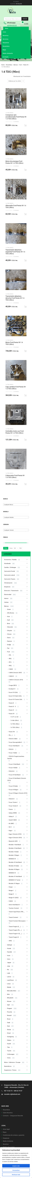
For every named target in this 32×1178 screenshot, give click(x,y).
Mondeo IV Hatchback (15, 876)
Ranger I (11, 890)
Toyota (9, 1051)
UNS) (10, 941)
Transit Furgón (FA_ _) (15, 930)
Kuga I (10, 830)
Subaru (9, 1040)
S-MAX (11, 901)
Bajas (4, 50)
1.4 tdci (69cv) (14, 720)
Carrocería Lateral (9, 575)
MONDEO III (12, 859)
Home (3, 65)
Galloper (9, 945)
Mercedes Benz (11, 991)
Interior (6, 598)
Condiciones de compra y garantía (13, 1135)
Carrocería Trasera (9, 579)
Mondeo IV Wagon (14, 883)
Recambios (6, 46)
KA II (10, 827)
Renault (9, 1015)
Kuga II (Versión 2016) (15, 837)
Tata (8, 1047)
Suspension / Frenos (10, 1070)
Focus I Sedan (13, 753)
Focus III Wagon (13, 789)
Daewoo (9, 641)
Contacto (5, 57)
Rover (8, 1019)
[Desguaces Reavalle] (16, 13)
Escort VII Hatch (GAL (15, 696)
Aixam (9, 609)
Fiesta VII (25, 65)
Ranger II (11, 894)
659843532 (12, 26)
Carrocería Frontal (9, 571)
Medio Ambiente (8, 53)
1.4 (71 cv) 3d (14, 717)
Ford (20, 65)
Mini (8, 994)
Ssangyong (10, 1036)
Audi (8, 620)
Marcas (16, 65)
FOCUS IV (11, 799)
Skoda (9, 1029)
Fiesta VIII (12, 731)
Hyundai (9, 952)
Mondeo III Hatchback (15, 862)
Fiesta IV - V (12, 706)
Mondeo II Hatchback (15, 848)
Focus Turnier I (13, 802)
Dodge (9, 644)
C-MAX (11, 669)
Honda (9, 948)
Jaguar (9, 962)
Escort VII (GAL (13, 692)
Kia (8, 969)
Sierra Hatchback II (14, 904)
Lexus (9, 984)
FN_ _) (10, 735)
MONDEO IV (12, 873)
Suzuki (9, 1043)
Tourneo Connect (14, 908)
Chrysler (9, 630)
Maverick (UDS (13, 841)
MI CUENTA (16, 1)
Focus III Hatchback (15, 775)
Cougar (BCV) (13, 685)
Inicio (4, 32)
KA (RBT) (11, 823)
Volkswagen (10, 1054)
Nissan (9, 1001)
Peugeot (9, 1008)
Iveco (8, 959)
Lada (8, 973)
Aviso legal (6, 1129)
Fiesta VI (11, 710)
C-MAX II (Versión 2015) (16, 680)
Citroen (9, 634)
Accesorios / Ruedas (10, 559)
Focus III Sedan (13, 786)
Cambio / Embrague (10, 567)
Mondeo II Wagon (14, 855)
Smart (9, 1033)
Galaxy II (11, 816)
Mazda (9, 987)
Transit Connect (13, 917)
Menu (6, 28)
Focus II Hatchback (14, 764)
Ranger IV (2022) (13, 897)
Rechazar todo (16, 1174)
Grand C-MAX (13, 820)
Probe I (11, 887)
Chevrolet (10, 627)
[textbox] (16, 504)
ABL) (10, 658)
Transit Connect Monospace (17, 921)
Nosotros (5, 35)
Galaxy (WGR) (13, 813)
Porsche (9, 1012)
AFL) (10, 662)
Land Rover (10, 980)
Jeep (8, 966)
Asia (8, 616)
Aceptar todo (16, 1166)
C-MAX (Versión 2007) (15, 672)
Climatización (8, 583)
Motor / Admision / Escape (12, 1062)
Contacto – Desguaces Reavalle (13, 1115)
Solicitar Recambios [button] (25, 125)
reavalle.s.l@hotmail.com (12, 1094)
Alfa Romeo (10, 613)
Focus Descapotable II (15, 742)
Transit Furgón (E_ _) (15, 926)
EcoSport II (12, 689)
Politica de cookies (9, 1147)
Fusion (11, 809)
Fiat (8, 648)
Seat (8, 1026)
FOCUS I (11, 749)
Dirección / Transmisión (11, 590)
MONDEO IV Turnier (14, 880)
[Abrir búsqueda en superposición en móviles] (16, 19)
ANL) (10, 665)
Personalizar (16, 1170)
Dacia (8, 637)
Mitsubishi (10, 998)
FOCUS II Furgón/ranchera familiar (15, 757)
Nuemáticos (7, 1066)
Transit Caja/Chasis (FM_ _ (17, 911)
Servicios (5, 39)
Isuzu (8, 955)
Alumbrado (7, 563)
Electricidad (7, 594)
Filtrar (5, 548)
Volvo (9, 1058)
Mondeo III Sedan (14, 866)
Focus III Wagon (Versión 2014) (18, 793)
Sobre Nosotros (8, 1113)
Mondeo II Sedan (14, 852)
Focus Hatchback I (14, 746)
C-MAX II (11, 676)
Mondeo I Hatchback (15, 844)
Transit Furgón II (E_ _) (15, 933)
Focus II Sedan (13, 767)
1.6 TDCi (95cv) (14, 727)
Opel (8, 1005)
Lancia (9, 976)
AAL (10, 655)
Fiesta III (11, 703)
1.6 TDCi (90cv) (9, 112)
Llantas (6, 602)
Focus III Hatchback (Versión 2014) (16, 779)
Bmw (8, 623)
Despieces (6, 42)
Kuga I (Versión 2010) (15, 834)
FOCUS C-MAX (13, 739)
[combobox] (16, 504)
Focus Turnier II (13, 806)
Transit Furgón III (14, 937)
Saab (8, 1022)
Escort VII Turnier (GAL (15, 699)
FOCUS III (11, 771)
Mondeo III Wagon (14, 869)
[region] (16, 1162)
